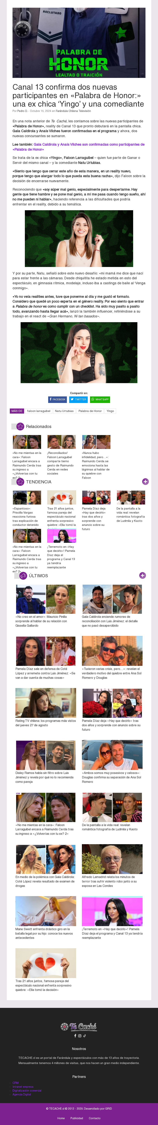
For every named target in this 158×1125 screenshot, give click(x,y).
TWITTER (80, 399)
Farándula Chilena (67, 111)
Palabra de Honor (90, 411)
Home (61, 1118)
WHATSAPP (102, 399)
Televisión (85, 111)
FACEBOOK (59, 399)
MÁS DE (17, 411)
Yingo (110, 411)
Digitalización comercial (27, 1090)
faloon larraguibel (38, 411)
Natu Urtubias (64, 411)
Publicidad (77, 1118)
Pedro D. (22, 111)
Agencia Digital (22, 1094)
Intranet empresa (23, 1086)
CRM (15, 1082)
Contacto (95, 1118)
